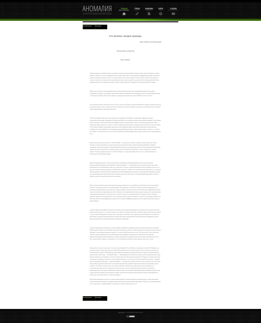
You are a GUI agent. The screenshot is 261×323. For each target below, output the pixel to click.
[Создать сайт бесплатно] (130, 317)
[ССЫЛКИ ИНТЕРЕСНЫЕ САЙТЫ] (173, 11)
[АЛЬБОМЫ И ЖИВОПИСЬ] (149, 11)
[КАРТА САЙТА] (160, 11)
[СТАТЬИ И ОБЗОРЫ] (137, 11)
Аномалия (121, 312)
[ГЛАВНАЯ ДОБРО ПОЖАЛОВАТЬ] (124, 11)
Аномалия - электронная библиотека (97, 10)
